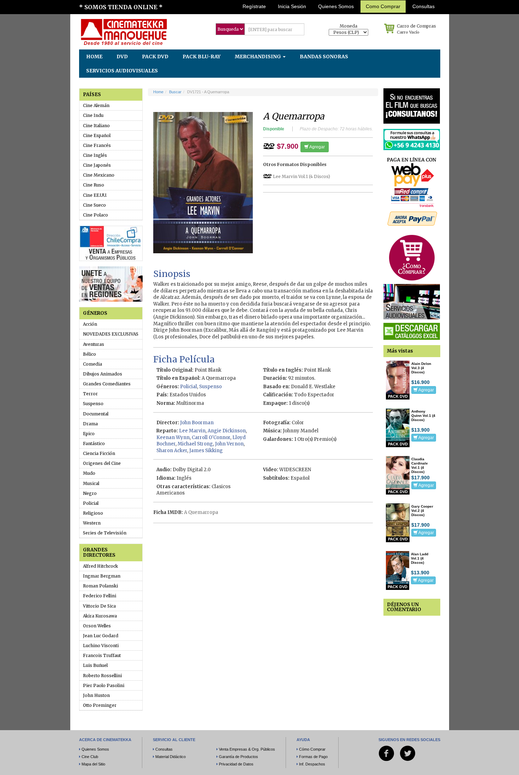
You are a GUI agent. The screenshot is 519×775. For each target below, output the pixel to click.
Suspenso (93, 403)
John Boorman (197, 423)
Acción (90, 324)
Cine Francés (97, 145)
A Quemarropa (201, 512)
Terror (90, 393)
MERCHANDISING (258, 56)
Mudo (89, 473)
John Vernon (229, 444)
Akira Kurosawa (100, 616)
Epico (89, 433)
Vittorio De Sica (99, 606)
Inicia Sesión (292, 6)
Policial (91, 503)
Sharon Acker (171, 451)
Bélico (89, 354)
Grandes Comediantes (107, 383)
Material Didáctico (170, 757)
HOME (94, 56)
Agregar (317, 146)
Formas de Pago (313, 757)
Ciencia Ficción (99, 453)
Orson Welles (97, 625)
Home (158, 92)
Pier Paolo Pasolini (103, 685)
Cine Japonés (97, 165)
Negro (90, 493)
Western (92, 523)
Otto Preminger (100, 705)
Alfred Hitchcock (100, 566)
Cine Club (90, 757)
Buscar (175, 92)
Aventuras (93, 344)
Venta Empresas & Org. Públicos (247, 749)
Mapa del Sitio (93, 764)
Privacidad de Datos (236, 764)
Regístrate (254, 6)
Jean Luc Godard (100, 635)
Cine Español (97, 135)
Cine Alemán (96, 105)
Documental (95, 413)
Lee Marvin (192, 431)
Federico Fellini (99, 595)
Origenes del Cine (102, 463)
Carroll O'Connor (211, 437)
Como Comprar (383, 6)
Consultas (423, 6)
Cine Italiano (96, 125)
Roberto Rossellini (102, 675)
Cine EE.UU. (95, 195)
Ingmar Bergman (101, 576)
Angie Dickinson (227, 431)
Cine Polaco (95, 215)
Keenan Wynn (173, 437)
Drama (90, 423)
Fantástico (94, 443)
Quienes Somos (336, 6)
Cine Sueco (94, 205)
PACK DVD (155, 56)
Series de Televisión (104, 533)
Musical (91, 483)
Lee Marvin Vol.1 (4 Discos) (301, 176)
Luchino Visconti (101, 645)
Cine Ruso (93, 185)
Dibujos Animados (102, 374)
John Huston (96, 695)
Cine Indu (93, 115)
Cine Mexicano (98, 175)
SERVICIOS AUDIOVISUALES (122, 70)
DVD (122, 56)
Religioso (93, 513)
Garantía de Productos (238, 757)
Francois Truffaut (102, 655)
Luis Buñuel (95, 665)
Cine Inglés (95, 155)
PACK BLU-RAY (202, 56)
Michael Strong (195, 444)
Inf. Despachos (312, 764)
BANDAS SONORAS (324, 56)
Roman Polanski (100, 585)
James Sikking (206, 451)
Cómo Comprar (312, 749)
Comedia (92, 364)
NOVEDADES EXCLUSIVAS (110, 334)
